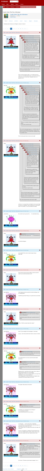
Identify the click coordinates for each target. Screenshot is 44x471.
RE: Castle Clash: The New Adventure (12, 32)
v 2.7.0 (25, 469)
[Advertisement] (12, 9)
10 (20, 28)
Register (12, 4)
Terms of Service (11, 469)
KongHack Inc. (19, 469)
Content (21, 4)
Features (3, 4)
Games (16, 4)
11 (22, 28)
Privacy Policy (5, 469)
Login (7, 4)
